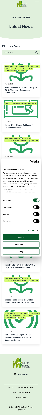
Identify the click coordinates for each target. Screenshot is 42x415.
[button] (36, 3)
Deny (21, 251)
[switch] (36, 207)
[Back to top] (38, 411)
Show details (30, 230)
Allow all (21, 237)
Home (14, 17)
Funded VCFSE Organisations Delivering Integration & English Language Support (18, 337)
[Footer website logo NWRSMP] (21, 363)
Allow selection (21, 244)
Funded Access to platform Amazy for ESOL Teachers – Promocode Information (21, 90)
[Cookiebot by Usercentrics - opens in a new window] (29, 161)
